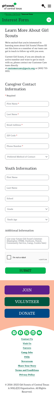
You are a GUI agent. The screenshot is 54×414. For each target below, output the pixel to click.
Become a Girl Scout (13, 14)
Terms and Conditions (27, 370)
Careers (27, 348)
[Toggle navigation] (49, 6)
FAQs (27, 357)
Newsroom (27, 361)
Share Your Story (27, 366)
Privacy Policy (27, 374)
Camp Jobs (27, 352)
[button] (43, 6)
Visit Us (27, 343)
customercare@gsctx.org (21, 68)
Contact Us (27, 339)
